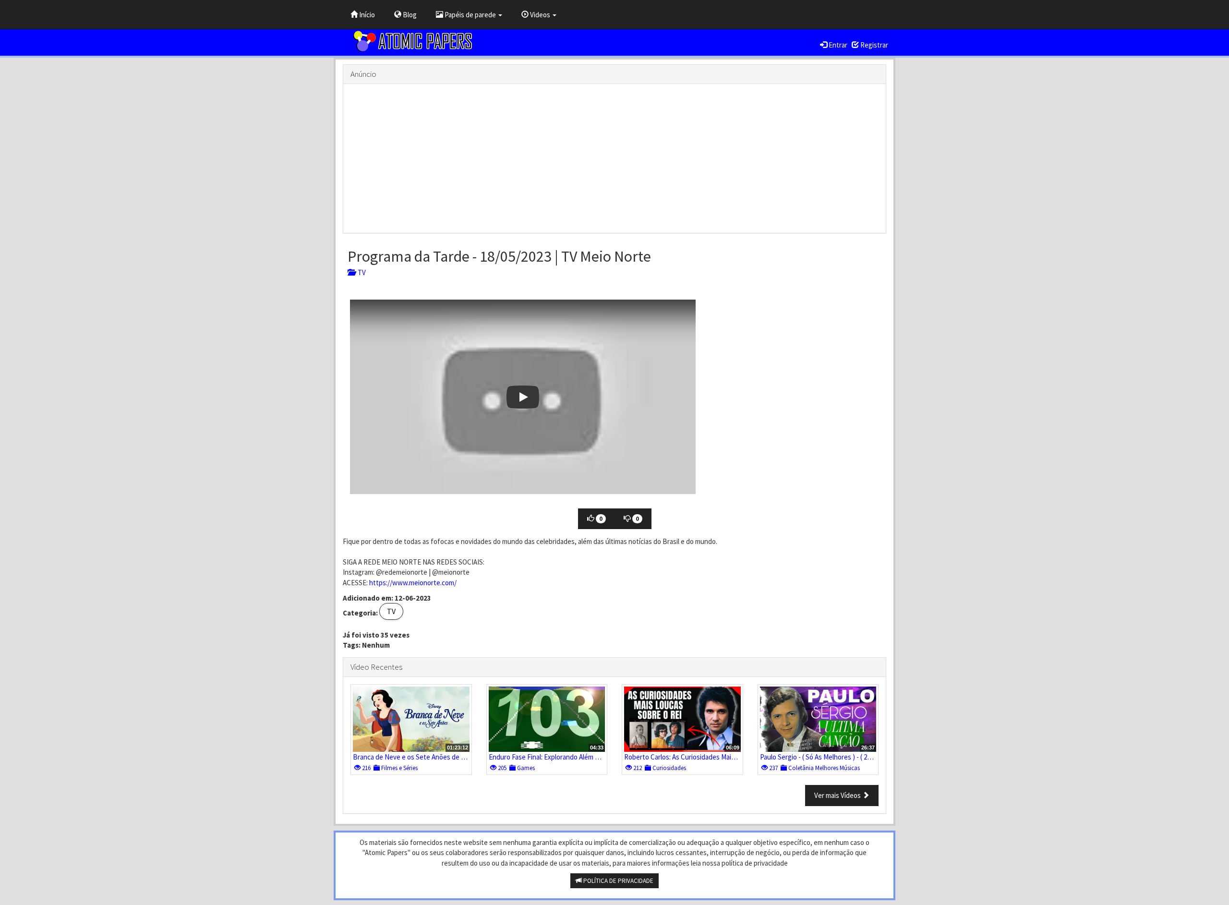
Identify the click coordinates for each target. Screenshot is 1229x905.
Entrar (837, 44)
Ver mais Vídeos (838, 795)
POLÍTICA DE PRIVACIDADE (617, 881)
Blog (409, 14)
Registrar (873, 44)
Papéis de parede (470, 14)
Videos (540, 14)
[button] (523, 397)
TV (360, 272)
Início (366, 14)
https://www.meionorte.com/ (413, 582)
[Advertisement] (614, 158)
